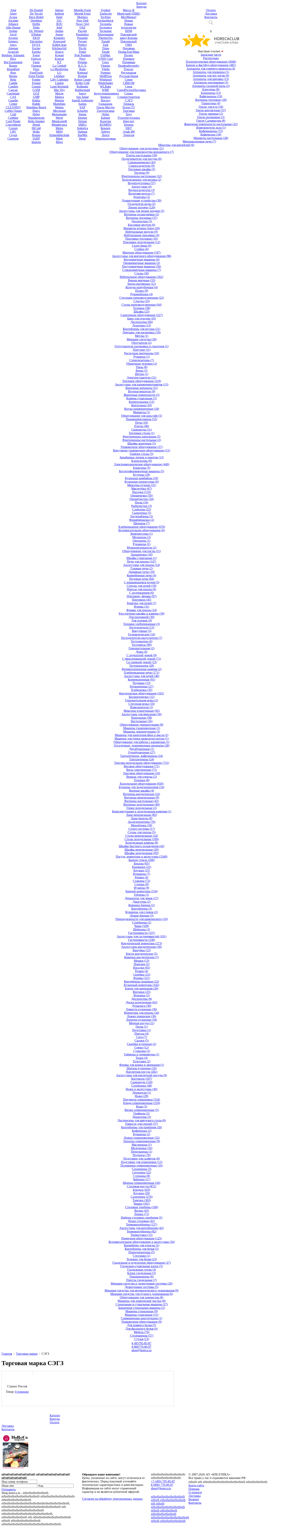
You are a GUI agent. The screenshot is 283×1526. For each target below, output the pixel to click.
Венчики (141, 992)
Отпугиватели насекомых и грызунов (141, 346)
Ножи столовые (141, 1221)
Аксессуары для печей (141, 676)
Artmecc (13, 41)
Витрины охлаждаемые (141, 214)
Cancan (13, 90)
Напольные (141, 717)
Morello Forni (82, 10)
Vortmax (105, 72)
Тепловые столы (141, 433)
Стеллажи (141, 1255)
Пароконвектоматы (141, 419)
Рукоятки (141, 356)
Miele (59, 138)
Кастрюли (141, 1078)
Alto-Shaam (13, 27)
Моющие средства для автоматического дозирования (141, 1290)
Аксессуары (141, 186)
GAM (36, 90)
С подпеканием (141, 592)
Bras (13, 72)
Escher (36, 48)
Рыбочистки (141, 506)
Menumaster (59, 114)
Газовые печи (142, 568)
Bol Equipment (13, 62)
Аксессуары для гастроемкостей (141, 936)
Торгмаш (129, 110)
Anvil (13, 34)
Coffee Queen (13, 110)
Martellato (59, 103)
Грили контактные (211, 110)
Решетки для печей (141, 603)
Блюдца (141, 1189)
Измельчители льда (211, 127)
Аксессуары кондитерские (141, 946)
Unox (105, 62)
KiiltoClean (59, 44)
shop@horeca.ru (141, 1350)
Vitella (106, 69)
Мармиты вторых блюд (141, 228)
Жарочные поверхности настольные (211, 124)
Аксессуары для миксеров (141, 714)
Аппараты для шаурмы (211, 79)
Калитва (105, 121)
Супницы (141, 1176)
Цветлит (128, 121)
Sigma (82, 114)
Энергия (128, 135)
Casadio (13, 100)
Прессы (141, 1033)
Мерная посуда (141, 1023)
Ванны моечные (141, 280)
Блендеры (210, 89)
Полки (141, 290)
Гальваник (105, 103)
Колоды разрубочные (142, 287)
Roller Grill (82, 83)
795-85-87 (141, 1343)
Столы (141, 273)
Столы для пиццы (142, 832)
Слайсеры (141, 509)
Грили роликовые (210, 117)
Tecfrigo (105, 17)
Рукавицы (141, 544)
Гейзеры (141, 894)
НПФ (128, 31)
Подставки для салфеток (141, 1158)
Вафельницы (210, 96)
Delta (36, 27)
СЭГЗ (128, 100)
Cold (13, 114)
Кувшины (141, 874)
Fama (36, 62)
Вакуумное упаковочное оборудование (141, 450)
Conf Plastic (13, 121)
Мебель (141, 1332)
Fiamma (36, 65)
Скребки (141, 974)
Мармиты (141, 412)
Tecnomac (105, 31)
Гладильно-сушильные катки (141, 1266)
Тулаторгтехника (128, 117)
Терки (142, 1058)
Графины (141, 1113)
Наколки (141, 964)
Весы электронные (141, 769)
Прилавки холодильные (141, 242)
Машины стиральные (141, 1311)
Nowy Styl (82, 24)
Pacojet (82, 31)
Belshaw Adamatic (13, 55)
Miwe (59, 142)
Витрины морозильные (141, 797)
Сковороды (141, 429)
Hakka (36, 100)
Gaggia (36, 86)
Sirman (82, 121)
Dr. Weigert (36, 31)
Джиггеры (142, 901)
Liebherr (59, 76)
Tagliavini (106, 13)
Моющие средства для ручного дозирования (141, 1294)
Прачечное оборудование (141, 1238)
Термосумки (141, 1235)
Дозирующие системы (141, 1287)
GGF (36, 93)
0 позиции (22, 1391)
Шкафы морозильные (142, 849)
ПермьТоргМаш (128, 51)
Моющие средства (142, 339)
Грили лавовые (211, 113)
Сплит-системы (141, 828)
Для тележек (141, 620)
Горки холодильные (141, 808)
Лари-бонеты (141, 818)
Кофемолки (210, 134)
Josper (59, 34)
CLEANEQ (13, 107)
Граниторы (211, 103)
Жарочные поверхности (141, 394)
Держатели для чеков (141, 898)
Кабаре (105, 117)
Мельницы (141, 537)
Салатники (141, 1196)
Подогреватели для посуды (142, 158)
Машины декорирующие (141, 731)
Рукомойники (141, 294)
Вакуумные (141, 631)
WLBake (105, 86)
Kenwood (59, 41)
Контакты (8, 1429)
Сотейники (141, 1085)
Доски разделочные (141, 1002)
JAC (59, 20)
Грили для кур (211, 106)
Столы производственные (141, 304)
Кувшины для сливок (141, 912)
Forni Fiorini (36, 76)
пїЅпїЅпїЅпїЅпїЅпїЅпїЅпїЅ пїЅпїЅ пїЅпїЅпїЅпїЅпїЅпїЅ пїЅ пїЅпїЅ (168, 1500)
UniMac (105, 55)
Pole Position (82, 55)
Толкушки (141, 1061)
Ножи (141, 1096)
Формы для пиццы (141, 610)
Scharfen (82, 110)
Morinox (82, 17)
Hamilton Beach (36, 107)
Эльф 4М (129, 131)
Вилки (141, 1210)
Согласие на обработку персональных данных (112, 1498)
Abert (13, 13)
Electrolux (36, 41)
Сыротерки (141, 513)
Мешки (141, 960)
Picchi (82, 48)
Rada (82, 69)
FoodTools (36, 72)
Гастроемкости (141, 939)
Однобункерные (141, 752)
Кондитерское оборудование (141, 693)
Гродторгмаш (105, 110)
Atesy (13, 44)
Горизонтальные (141, 648)
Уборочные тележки (141, 363)
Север (129, 79)
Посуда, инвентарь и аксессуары (141, 856)
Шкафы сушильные (141, 558)
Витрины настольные (141, 801)
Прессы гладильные (141, 1280)
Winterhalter (105, 83)
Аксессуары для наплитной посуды (141, 1075)
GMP (36, 97)
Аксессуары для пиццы (141, 565)
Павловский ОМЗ (129, 43)
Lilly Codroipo (59, 79)
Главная (7, 1353)
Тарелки (141, 1200)
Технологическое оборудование (211, 61)
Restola (82, 76)
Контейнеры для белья (141, 1248)
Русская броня (128, 76)
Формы (141, 606)
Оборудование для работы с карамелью (141, 742)
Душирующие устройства (141, 200)
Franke (36, 79)
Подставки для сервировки (141, 1162)
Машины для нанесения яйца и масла (141, 735)
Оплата (54, 1422)
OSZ (82, 27)
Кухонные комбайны (141, 478)
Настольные (141, 721)
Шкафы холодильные (141, 853)
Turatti (106, 51)
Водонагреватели (141, 391)
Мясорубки (141, 488)
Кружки (141, 870)
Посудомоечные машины (141, 266)
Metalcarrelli (59, 121)
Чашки (141, 1203)
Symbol (105, 10)
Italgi (59, 17)
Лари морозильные (141, 815)
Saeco (82, 93)
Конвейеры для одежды (141, 1245)
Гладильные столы (141, 1269)
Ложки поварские (141, 1016)
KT (59, 62)
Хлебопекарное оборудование (141, 526)
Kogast (59, 55)
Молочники (141, 1148)
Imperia (36, 142)
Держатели (141, 1092)
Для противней (141, 617)
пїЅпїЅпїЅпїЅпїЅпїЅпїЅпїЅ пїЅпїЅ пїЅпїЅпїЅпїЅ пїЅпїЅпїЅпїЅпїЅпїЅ (168, 1510)
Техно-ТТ (128, 107)
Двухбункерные (141, 749)
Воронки (142, 995)
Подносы (142, 1155)
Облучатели (141, 342)
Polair (82, 51)
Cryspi (13, 135)
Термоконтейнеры (141, 1231)
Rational (82, 72)
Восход (105, 100)
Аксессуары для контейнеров (141, 1228)
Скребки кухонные (141, 1044)
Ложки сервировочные (142, 1137)
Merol (59, 117)
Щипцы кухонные (142, 1068)
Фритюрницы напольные (141, 436)
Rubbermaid (82, 90)
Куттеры (141, 474)
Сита (141, 1037)
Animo (13, 31)
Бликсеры (141, 467)
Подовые (141, 683)
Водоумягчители (141, 193)
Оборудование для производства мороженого (142, 152)
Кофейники (141, 1130)
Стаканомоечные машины (141, 270)
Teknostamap (105, 34)
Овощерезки (142, 495)
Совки (141, 1047)
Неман (128, 20)
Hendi (36, 124)
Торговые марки (27, 1353)
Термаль (128, 103)
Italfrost (59, 13)
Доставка (8, 1425)
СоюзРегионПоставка (131, 90)
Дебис (105, 114)
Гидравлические (141, 634)
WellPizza (106, 76)
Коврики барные (141, 905)
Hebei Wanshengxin (36, 116)
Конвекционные (141, 679)
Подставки (141, 1030)
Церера (128, 124)
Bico (13, 58)
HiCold (36, 128)
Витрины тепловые (211, 99)
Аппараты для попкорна (211, 72)
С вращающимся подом (141, 582)
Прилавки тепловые (141, 238)
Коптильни (141, 405)
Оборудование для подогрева (142, 148)
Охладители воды (141, 204)
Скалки (142, 1040)
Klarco (59, 51)
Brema (13, 76)
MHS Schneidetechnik (59, 133)
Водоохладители (141, 190)
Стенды (142, 301)
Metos (59, 128)
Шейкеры (141, 929)
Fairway (36, 58)
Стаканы (141, 880)
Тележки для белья (141, 1259)
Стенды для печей (141, 585)
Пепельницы (141, 1151)
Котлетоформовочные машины (141, 471)
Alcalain (13, 20)
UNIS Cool (106, 58)
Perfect (82, 44)
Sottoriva (82, 128)
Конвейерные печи (141, 575)
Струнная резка (141, 703)
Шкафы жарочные (141, 443)
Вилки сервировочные (142, 1110)
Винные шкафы (141, 790)
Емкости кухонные (141, 1009)
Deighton (36, 20)
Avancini (13, 51)
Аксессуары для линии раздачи (141, 211)
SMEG (82, 124)
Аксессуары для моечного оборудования (141, 256)
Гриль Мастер (105, 107)
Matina (59, 107)
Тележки (141, 308)
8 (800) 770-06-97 (162, 1484)
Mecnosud (59, 110)
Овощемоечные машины (141, 263)
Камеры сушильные (141, 398)
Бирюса (105, 97)
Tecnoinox (105, 27)
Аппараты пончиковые (210, 82)
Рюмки (141, 877)
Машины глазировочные (141, 728)
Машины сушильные (141, 1314)
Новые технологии (128, 25)
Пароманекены (142, 1276)
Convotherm (13, 124)
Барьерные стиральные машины (141, 1307)
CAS (13, 97)
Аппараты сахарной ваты (211, 86)
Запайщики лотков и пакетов (142, 457)
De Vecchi (36, 13)
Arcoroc (13, 38)
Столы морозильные (141, 835)
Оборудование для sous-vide (141, 415)
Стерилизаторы (141, 360)
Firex (36, 69)
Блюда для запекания (141, 988)
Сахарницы (141, 1169)
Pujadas (82, 62)
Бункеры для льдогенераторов (141, 787)
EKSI (36, 38)
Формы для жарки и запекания (141, 1064)
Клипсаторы (141, 460)
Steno (82, 138)
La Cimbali (59, 65)
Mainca (59, 97)
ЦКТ (129, 128)
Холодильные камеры (141, 842)
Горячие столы (141, 454)
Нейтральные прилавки (141, 235)
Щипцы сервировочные (141, 1182)
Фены (141, 370)
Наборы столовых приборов (141, 1217)
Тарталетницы (141, 759)
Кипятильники (141, 401)
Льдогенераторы (141, 821)
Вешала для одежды (141, 776)
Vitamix (105, 65)
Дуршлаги (141, 1005)
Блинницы (211, 92)
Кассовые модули (141, 224)
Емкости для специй (141, 1123)
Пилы (141, 502)
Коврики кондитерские (141, 957)
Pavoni (82, 41)
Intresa (59, 10)
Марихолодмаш (105, 138)
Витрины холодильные (141, 804)
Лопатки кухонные (141, 1019)
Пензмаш (129, 48)
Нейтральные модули (141, 231)
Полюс (128, 55)
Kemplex (59, 38)
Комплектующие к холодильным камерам (141, 811)
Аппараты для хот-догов (211, 75)
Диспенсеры (141, 221)
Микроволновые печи (199, 141)
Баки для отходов (141, 318)
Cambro (13, 86)
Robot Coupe (82, 79)
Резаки (141, 971)
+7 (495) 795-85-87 (163, 1481)
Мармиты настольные (210, 138)
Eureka (36, 51)
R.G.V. (82, 65)
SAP (82, 107)
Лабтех (105, 131)
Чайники (141, 1179)
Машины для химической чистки (142, 1300)
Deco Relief (36, 17)
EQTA (36, 44)
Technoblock (105, 20)
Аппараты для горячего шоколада (211, 68)
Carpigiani (13, 93)
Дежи (141, 651)
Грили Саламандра (210, 120)
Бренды (55, 1419)
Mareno (59, 100)
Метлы (141, 335)
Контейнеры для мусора (141, 329)
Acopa (13, 17)
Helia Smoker (36, 121)
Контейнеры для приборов (141, 1127)
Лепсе (106, 135)
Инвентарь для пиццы (141, 1012)
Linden (59, 83)
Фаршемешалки (141, 519)
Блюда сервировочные (141, 1103)
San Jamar (82, 97)
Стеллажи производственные (141, 297)
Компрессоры (142, 533)
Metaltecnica (59, 124)
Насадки (141, 492)
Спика (128, 93)
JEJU (59, 24)
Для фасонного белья (141, 1328)
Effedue (36, 34)
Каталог (55, 1415)
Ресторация (128, 72)
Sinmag (82, 117)
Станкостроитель (128, 97)
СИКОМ (128, 83)
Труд (129, 114)
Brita (13, 79)
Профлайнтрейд (128, 65)
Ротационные (141, 686)
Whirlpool (105, 79)
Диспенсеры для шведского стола (141, 1120)
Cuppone (13, 138)
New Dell (82, 20)
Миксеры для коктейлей (176, 145)
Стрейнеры (141, 922)
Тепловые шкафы (141, 169)
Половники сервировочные (142, 1165)
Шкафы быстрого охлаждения (141, 846)
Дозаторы (141, 197)
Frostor (36, 83)
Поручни (141, 349)
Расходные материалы (141, 353)
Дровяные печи (141, 572)
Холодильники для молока (141, 179)
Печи (141, 422)
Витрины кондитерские (141, 794)
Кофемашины (211, 131)
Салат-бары (141, 245)
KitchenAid (59, 48)
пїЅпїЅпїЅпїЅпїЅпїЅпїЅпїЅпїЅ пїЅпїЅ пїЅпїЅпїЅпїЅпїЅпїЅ (170, 1519)
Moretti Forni (82, 13)
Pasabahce (82, 34)
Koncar (59, 58)
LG (59, 72)
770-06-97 (141, 1346)
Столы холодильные (142, 839)
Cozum (13, 128)
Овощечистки (142, 499)
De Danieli (36, 10)
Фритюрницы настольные (141, 176)
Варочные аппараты (142, 388)
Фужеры (141, 887)
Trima (105, 48)
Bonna (13, 65)
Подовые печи (141, 578)
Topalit (105, 41)
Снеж (128, 86)
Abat (13, 10)
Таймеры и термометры (141, 1054)
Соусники (141, 1172)
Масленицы (142, 1144)
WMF (105, 90)
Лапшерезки (141, 554)
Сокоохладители (142, 165)
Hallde (36, 103)
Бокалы (141, 863)
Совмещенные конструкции (141, 1318)
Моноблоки (141, 825)
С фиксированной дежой (141, 658)
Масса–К (129, 10)
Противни (141, 599)
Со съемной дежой (141, 662)
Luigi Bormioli (59, 86)
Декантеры (141, 1117)
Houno (36, 135)
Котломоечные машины (141, 259)
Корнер (105, 128)
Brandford (13, 69)
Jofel (59, 27)
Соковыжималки (142, 162)
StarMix (82, 135)
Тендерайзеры (141, 516)
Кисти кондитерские (141, 953)
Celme (13, 103)
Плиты (141, 426)
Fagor (36, 55)
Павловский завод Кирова (128, 36)
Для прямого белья (141, 1325)
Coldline (13, 117)
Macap (59, 93)
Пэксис (128, 69)
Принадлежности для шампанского (142, 919)
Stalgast (82, 131)
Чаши (141, 926)
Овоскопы (141, 540)
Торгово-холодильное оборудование (141, 762)
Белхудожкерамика (106, 93)
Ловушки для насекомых (141, 332)
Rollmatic (82, 86)
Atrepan (13, 48)
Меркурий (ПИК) (128, 13)
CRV (13, 131)
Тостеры (141, 172)
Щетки (141, 374)
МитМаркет (128, 17)
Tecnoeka (105, 24)
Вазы (141, 1106)
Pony (82, 58)
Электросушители (141, 377)
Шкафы (141, 311)
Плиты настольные (141, 155)
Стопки (141, 884)
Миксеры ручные (141, 485)
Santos (82, 103)
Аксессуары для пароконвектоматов (141, 384)
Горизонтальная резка (141, 700)
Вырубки (142, 950)
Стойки (141, 249)
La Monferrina (59, 69)
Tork (105, 44)
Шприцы (141, 523)
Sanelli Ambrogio (82, 100)
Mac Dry (59, 90)
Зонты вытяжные (141, 283)
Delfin (36, 24)
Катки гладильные (141, 1273)
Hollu (36, 131)
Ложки (141, 1214)
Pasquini (82, 38)
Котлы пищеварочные (141, 408)
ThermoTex (105, 38)
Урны (141, 367)
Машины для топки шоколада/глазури (142, 738)
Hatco (36, 110)
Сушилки (141, 1051)
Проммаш (128, 62)
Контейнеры (141, 908)
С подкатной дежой (141, 655)
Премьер (128, 58)
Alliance (13, 24)
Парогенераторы (141, 1252)
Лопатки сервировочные (141, 1141)
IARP (36, 138)
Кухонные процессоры (142, 481)
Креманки (141, 867)
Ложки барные (141, 915)
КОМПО (105, 124)
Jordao (59, 31)
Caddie (13, 83)
